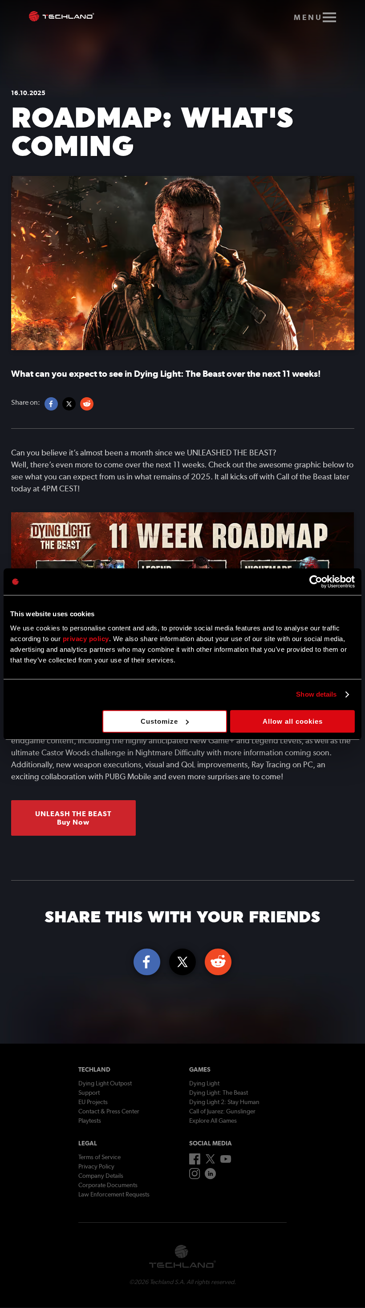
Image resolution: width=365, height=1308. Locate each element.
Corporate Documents (108, 1184)
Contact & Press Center (108, 1111)
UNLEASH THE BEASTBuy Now (73, 818)
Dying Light (204, 1083)
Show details (316, 694)
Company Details (100, 1175)
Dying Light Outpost (105, 1083)
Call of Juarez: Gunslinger (222, 1111)
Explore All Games (213, 1120)
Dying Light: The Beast (218, 1092)
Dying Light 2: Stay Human (224, 1101)
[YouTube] (225, 1160)
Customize (159, 721)
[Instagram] (194, 1176)
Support (89, 1092)
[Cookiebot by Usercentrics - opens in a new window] (316, 581)
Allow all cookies (293, 721)
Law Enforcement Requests (114, 1194)
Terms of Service (99, 1156)
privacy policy (86, 638)
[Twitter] (210, 1161)
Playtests (89, 1120)
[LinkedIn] (210, 1176)
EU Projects (93, 1101)
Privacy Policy (96, 1166)
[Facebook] (194, 1162)
